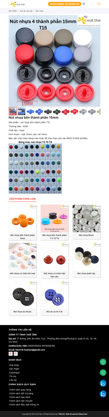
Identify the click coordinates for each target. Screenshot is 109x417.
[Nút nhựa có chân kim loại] (22, 256)
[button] (98, 17)
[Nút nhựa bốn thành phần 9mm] (22, 218)
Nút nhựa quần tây (86, 273)
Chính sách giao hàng (20, 389)
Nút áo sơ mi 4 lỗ (54, 311)
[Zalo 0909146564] (103, 383)
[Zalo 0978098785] (103, 393)
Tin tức (12, 376)
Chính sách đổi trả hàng (21, 393)
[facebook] (11, 354)
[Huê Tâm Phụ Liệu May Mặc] (17, 3)
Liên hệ (12, 380)
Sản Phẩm (14, 369)
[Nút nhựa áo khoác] (22, 294)
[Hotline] (103, 362)
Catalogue (14, 372)
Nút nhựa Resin (86, 235)
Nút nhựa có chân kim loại (22, 273)
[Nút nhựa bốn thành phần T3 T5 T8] (54, 218)
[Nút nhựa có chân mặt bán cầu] (54, 256)
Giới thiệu (14, 365)
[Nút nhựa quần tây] (86, 256)
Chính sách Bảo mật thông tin (24, 404)
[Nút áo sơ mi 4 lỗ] (54, 294)
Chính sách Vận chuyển (21, 400)
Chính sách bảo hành (19, 397)
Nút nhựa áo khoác (22, 311)
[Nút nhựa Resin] (86, 218)
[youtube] (16, 354)
